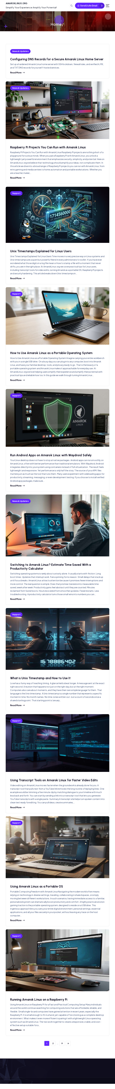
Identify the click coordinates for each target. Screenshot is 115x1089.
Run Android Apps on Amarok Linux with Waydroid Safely (51, 455)
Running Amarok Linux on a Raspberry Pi (38, 999)
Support (16, 193)
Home (56, 24)
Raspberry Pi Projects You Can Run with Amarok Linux (48, 147)
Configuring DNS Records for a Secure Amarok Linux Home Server (56, 59)
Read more (16, 72)
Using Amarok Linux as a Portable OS (36, 886)
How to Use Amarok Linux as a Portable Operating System (51, 353)
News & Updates (20, 51)
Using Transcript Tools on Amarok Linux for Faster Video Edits (54, 780)
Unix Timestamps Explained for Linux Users (40, 251)
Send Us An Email (88, 5)
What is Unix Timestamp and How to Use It (40, 678)
